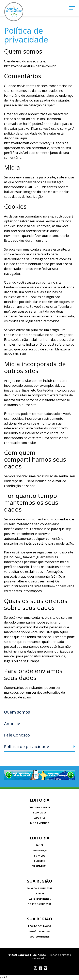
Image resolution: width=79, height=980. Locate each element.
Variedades (39, 866)
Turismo (39, 860)
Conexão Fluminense (13, 11)
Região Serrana (39, 931)
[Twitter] (45, 968)
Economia (39, 812)
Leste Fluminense (40, 898)
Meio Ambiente (39, 823)
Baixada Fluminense (39, 888)
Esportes (39, 817)
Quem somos (17, 712)
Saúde (39, 845)
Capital (39, 893)
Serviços (39, 855)
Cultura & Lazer (39, 807)
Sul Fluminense (39, 936)
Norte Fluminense (39, 903)
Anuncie (12, 723)
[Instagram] (35, 968)
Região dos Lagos (39, 926)
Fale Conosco (17, 735)
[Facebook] (40, 968)
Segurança (39, 850)
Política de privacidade (26, 746)
